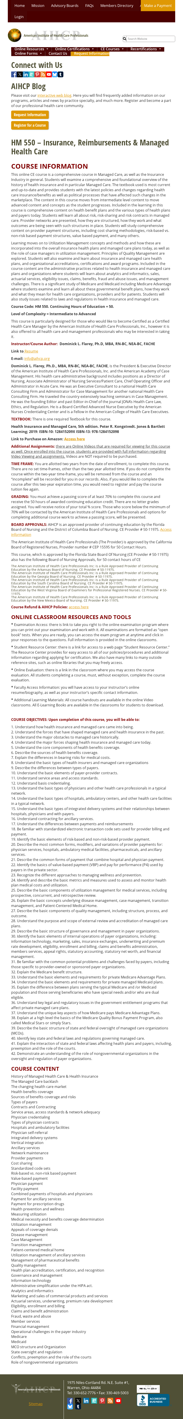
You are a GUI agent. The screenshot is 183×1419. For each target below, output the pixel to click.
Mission (37, 5)
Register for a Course (30, 125)
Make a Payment (158, 5)
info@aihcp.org (37, 358)
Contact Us (58, 54)
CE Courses (113, 49)
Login (19, 16)
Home (20, 5)
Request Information (91, 54)
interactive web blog (54, 95)
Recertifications (147, 49)
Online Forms (29, 54)
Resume (31, 351)
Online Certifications (75, 49)
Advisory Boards (65, 5)
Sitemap (36, 1403)
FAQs (89, 5)
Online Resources (32, 49)
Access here (74, 439)
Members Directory (116, 5)
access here (79, 607)
